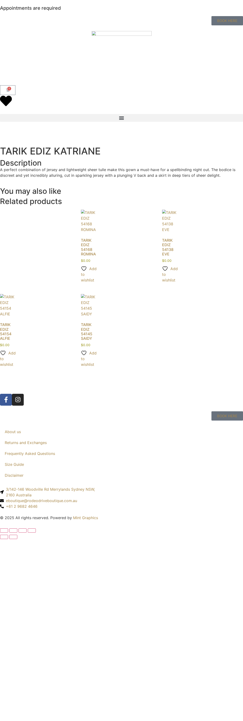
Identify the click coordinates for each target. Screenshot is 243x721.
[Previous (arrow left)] (4, 537)
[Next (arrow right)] (13, 537)
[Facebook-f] (6, 400)
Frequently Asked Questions (30, 453)
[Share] (23, 530)
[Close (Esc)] (32, 530)
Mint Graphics (85, 517)
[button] (121, 118)
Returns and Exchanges (26, 442)
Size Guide (14, 464)
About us (13, 431)
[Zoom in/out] (4, 530)
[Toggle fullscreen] (13, 530)
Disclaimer (14, 475)
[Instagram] (18, 400)
